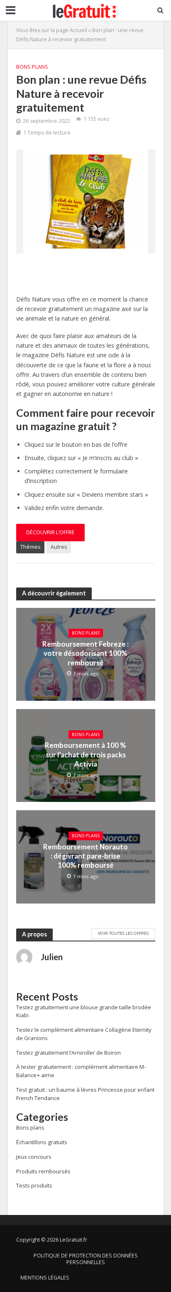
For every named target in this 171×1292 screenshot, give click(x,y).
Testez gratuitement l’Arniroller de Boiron (68, 1052)
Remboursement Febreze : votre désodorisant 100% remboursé (85, 653)
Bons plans (32, 66)
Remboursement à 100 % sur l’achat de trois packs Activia (85, 754)
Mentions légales (44, 1277)
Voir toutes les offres (123, 933)
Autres (59, 546)
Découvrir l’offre (50, 532)
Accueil (78, 30)
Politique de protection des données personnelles (86, 1259)
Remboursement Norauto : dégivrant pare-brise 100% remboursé (85, 856)
